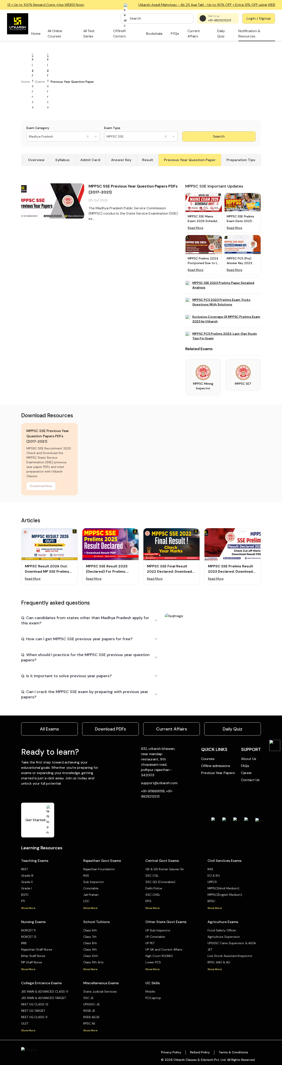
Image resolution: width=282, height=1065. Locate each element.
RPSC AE (89, 1023)
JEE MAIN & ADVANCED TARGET (43, 998)
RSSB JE (89, 1011)
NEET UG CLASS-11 (34, 1017)
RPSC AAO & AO (219, 962)
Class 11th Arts (93, 962)
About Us (248, 758)
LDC (86, 901)
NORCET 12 (28, 937)
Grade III (27, 875)
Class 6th (90, 930)
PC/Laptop (153, 998)
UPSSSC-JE (91, 1004)
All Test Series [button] (89, 34)
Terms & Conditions (233, 1052)
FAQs (245, 765)
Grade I (26, 888)
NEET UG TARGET (33, 1011)
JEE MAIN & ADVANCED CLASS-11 (44, 991)
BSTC (25, 895)
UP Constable (155, 937)
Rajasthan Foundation (99, 869)
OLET (24, 1023)
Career (246, 773)
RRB (24, 943)
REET (24, 869)
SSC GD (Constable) (160, 882)
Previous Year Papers (218, 773)
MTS (148, 901)
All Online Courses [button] (55, 34)
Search (219, 136)
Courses (208, 758)
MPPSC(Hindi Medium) (223, 888)
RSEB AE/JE (91, 1017)
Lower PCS (153, 962)
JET (210, 949)
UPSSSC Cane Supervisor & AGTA (232, 943)
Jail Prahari (90, 895)
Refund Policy (200, 1052)
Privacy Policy (171, 1052)
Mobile (150, 991)
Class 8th (90, 943)
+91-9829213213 (219, 20)
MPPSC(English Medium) (225, 895)
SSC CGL (152, 875)
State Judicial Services (100, 991)
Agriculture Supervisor (224, 937)
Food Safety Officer (222, 930)
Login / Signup (259, 18)
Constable (90, 888)
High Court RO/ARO (159, 956)
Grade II (27, 882)
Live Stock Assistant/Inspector (230, 956)
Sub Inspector (93, 882)
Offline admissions (215, 765)
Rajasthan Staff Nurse (36, 949)
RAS (86, 875)
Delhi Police (153, 888)
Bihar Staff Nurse (33, 956)
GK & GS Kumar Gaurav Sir (164, 869)
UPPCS (212, 882)
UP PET (150, 943)
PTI (23, 901)
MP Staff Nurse (31, 962)
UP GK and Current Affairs (163, 949)
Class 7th (89, 937)
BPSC (211, 901)
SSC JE (88, 998)
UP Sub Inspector (158, 930)
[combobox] (29, 136)
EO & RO (214, 875)
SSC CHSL (152, 895)
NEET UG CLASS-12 (34, 1004)
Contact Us (250, 780)
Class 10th (90, 956)
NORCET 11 (28, 930)
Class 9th (90, 949)
